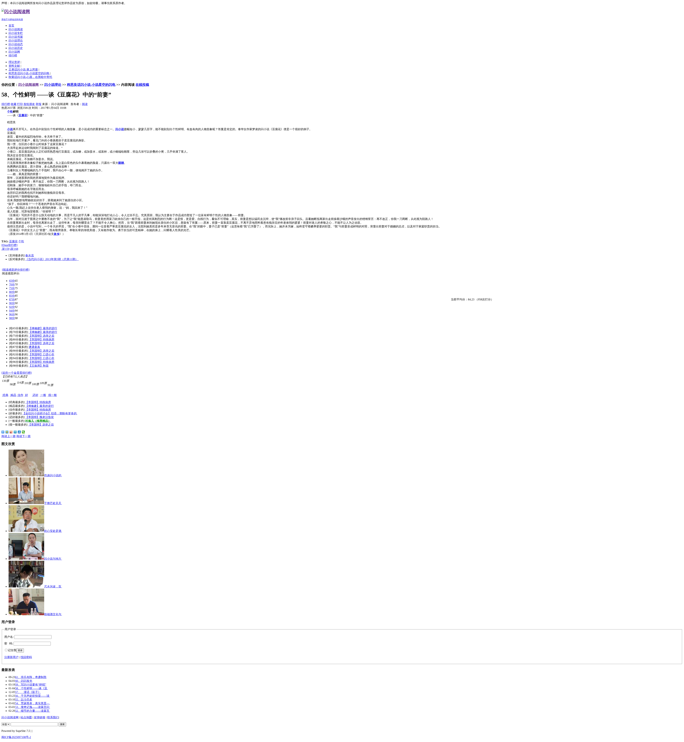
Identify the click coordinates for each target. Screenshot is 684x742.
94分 (12, 310)
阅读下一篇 (23, 436)
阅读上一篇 (8, 436)
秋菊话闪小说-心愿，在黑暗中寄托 (30, 77)
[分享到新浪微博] (11, 432)
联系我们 (53, 717)
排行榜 (13, 55)
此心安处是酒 (53, 530)
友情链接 (39, 717)
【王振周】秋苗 (39, 365)
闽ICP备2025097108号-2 (16, 737)
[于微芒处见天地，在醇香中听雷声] (26, 503)
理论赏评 (14, 62)
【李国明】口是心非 (41, 354)
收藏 (13, 104)
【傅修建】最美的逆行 (43, 328)
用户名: (9, 636)
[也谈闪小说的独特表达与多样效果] (26, 475)
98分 (12, 318)
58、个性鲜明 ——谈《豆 (31, 688)
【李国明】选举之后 (41, 335)
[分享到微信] (23, 432)
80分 (12, 291)
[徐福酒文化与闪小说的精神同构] (26, 614)
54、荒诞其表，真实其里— (32, 703)
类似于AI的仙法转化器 (12, 19)
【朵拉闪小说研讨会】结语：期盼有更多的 (49, 413)
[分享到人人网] (19, 432)
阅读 (85, 104)
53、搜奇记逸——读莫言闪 (32, 707)
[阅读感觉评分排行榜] (15, 269)
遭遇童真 (34, 346)
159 (5, 248)
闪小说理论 (16, 40)
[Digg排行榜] (9, 245)
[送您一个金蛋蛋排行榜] (16, 372)
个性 (21, 241)
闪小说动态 (16, 44)
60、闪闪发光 (23, 680)
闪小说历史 (16, 48)
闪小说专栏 (16, 33)
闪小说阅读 (16, 29)
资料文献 (14, 65)
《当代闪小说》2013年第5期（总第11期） (52, 259)
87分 (12, 299)
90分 (12, 303)
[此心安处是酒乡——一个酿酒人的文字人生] (26, 530)
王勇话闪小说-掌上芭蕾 (23, 69)
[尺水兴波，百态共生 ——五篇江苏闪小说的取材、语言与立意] (26, 586)
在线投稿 (142, 85)
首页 (11, 25)
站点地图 (26, 717)
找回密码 (26, 657)
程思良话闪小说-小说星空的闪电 (29, 73)
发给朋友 (29, 104)
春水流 (29, 255)
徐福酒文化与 (53, 614)
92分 (12, 306)
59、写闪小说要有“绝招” (30, 684)
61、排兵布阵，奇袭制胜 (30, 677)
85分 (12, 295)
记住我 (12, 650)
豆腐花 (13, 241)
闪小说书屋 (16, 36)
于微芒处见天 (53, 503)
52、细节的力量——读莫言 (32, 710)
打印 (20, 104)
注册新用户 (11, 657)
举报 (38, 104)
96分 (12, 314)
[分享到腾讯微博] (15, 432)
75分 (12, 288)
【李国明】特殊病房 (41, 339)
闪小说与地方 (53, 558)
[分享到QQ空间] (7, 432)
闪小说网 (14, 51)
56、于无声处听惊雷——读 (32, 695)
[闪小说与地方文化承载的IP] (26, 558)
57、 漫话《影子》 (28, 692)
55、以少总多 (23, 699)
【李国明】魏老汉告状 (39, 417)
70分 (12, 284)
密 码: (8, 643)
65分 (12, 280)
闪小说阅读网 (28, 85)
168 (14, 248)
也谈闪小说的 (53, 475)
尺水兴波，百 (53, 586)
